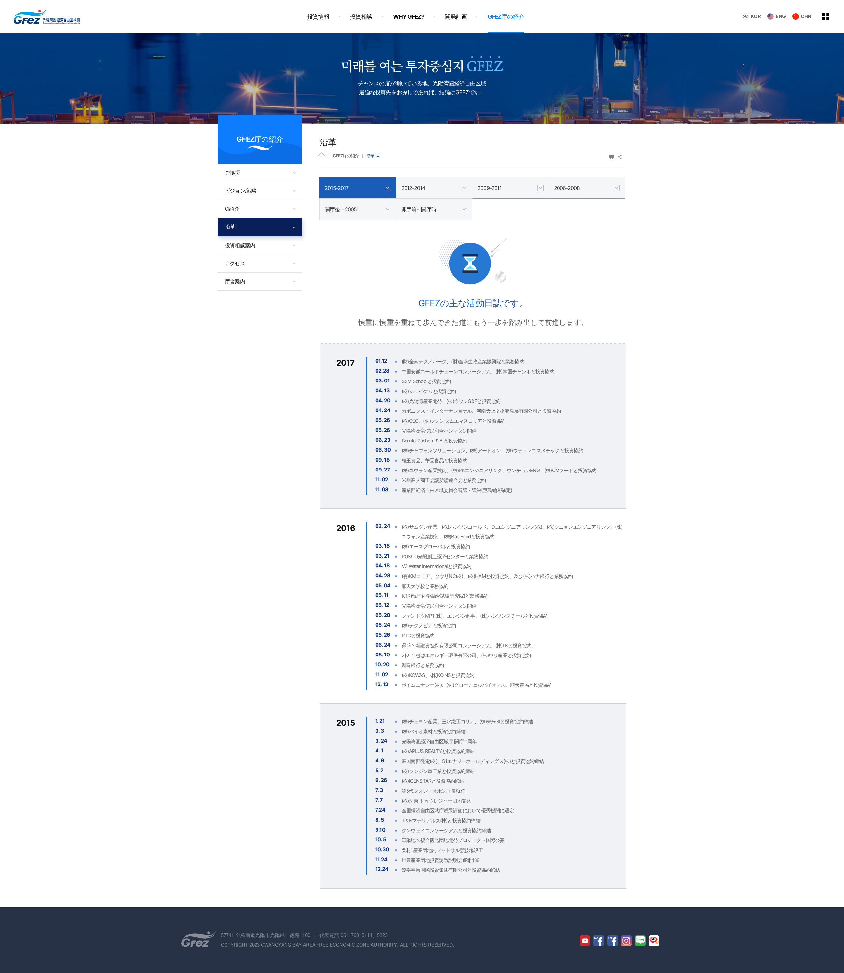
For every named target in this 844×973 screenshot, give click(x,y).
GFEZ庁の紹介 (346, 155)
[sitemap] (830, 16)
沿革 (370, 155)
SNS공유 (620, 157)
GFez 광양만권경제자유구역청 (46, 16)
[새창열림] (585, 940)
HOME (321, 155)
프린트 (611, 157)
